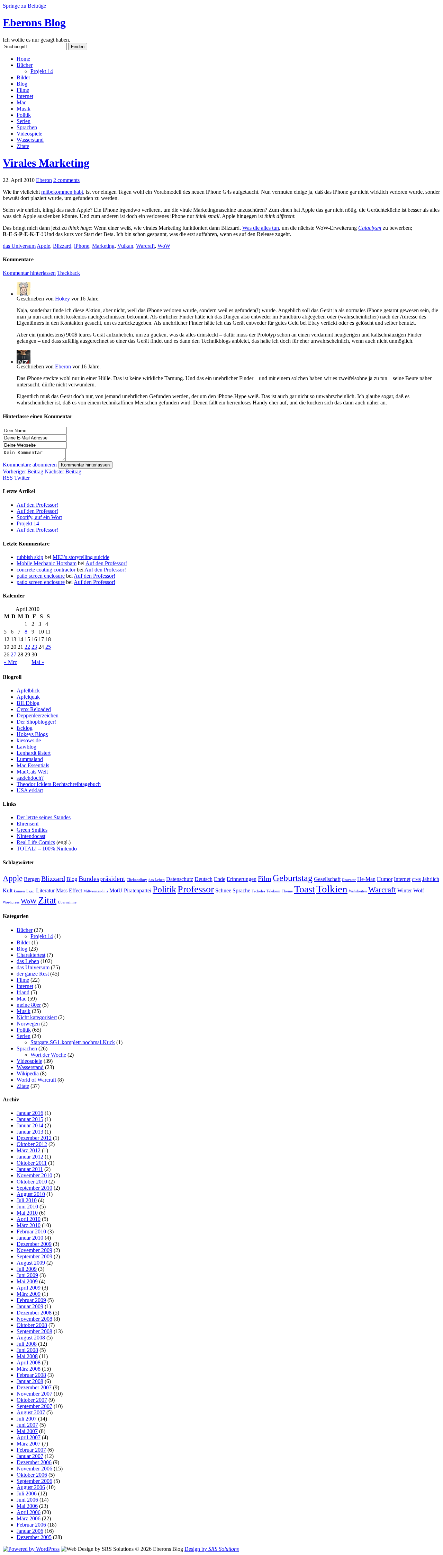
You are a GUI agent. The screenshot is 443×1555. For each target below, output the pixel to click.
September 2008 (34, 1331)
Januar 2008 (30, 1381)
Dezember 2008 (34, 1313)
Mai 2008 (27, 1356)
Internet (25, 96)
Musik (23, 109)
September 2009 (34, 1256)
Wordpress (11, 902)
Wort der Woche (48, 1055)
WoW (163, 246)
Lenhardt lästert (34, 753)
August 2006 (31, 1487)
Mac (21, 102)
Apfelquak (28, 697)
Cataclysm (369, 228)
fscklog (25, 728)
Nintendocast (31, 836)
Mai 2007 (27, 1431)
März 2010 (28, 1225)
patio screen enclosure (41, 576)
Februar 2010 (31, 1231)
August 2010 (31, 1194)
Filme (23, 90)
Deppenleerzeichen (37, 715)
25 (48, 647)
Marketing (103, 246)
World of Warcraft (36, 1080)
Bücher (25, 65)
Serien (23, 121)
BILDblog (28, 703)
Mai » (37, 662)
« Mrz (10, 662)
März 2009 (28, 1294)
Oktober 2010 (32, 1182)
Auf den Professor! (37, 505)
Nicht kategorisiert (37, 1017)
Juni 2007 (27, 1425)
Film (264, 878)
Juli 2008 (27, 1344)
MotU (116, 891)
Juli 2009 (27, 1269)
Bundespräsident (102, 878)
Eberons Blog (34, 22)
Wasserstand (30, 140)
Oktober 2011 (32, 1163)
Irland (23, 992)
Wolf (418, 891)
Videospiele (29, 134)
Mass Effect (69, 891)
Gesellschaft (327, 879)
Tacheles (258, 891)
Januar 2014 (30, 1125)
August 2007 (31, 1412)
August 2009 (31, 1263)
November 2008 (34, 1319)
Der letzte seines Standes (44, 817)
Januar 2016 (30, 1113)
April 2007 (28, 1437)
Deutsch (204, 879)
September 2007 (34, 1406)
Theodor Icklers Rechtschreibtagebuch (59, 784)
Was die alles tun (260, 228)
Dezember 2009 (34, 1244)
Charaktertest (31, 955)
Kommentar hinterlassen (85, 465)
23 (34, 647)
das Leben (156, 880)
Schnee (223, 891)
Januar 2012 (30, 1157)
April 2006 (28, 1512)
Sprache (241, 891)
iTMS (416, 880)
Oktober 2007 (32, 1400)
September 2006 (34, 1481)
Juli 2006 (27, 1493)
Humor (384, 879)
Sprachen (27, 127)
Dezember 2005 (34, 1537)
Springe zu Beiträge (24, 6)
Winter (404, 891)
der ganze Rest (33, 974)
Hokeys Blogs (32, 734)
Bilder (23, 77)
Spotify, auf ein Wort (39, 517)
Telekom (273, 891)
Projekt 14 (41, 71)
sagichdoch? (30, 778)
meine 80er (29, 1005)
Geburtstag (293, 878)
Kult (7, 891)
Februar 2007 (31, 1450)
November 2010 (34, 1175)
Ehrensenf (28, 824)
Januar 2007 (30, 1456)
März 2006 (28, 1518)
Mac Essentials (33, 765)
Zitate (23, 146)
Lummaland (30, 759)
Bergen (32, 879)
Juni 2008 (27, 1350)
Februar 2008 (31, 1375)
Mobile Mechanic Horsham (46, 563)
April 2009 (28, 1288)
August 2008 (31, 1337)
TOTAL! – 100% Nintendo (47, 848)
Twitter (22, 478)
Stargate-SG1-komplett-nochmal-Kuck (72, 1042)
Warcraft (145, 246)
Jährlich (430, 879)
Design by (211, 1549)
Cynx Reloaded (34, 709)
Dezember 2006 (34, 1462)
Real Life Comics (36, 842)
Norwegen (28, 1024)
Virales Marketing (46, 163)
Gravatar (349, 880)
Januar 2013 (30, 1132)
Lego (30, 891)
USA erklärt (30, 790)
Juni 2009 (27, 1275)
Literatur (45, 891)
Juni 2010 (27, 1206)
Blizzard (62, 246)
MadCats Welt (32, 772)
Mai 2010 (27, 1213)
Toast (304, 889)
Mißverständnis (95, 891)
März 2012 (28, 1150)
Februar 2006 (31, 1525)
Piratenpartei (137, 891)
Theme (287, 891)
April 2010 (28, 1219)
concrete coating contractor (46, 570)
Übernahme (67, 902)
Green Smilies (32, 830)
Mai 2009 (27, 1281)
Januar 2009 (30, 1306)
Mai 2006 (27, 1506)
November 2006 (34, 1468)
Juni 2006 (27, 1500)
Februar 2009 (31, 1300)
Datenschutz (179, 879)
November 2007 (34, 1394)
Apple (43, 246)
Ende (219, 879)
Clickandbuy (137, 880)
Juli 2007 (27, 1419)
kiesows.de (29, 740)
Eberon (44, 180)
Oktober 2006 (32, 1475)
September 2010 (34, 1188)
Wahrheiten (358, 891)
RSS (8, 478)
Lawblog (26, 747)
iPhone (81, 246)
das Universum (19, 246)
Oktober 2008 (32, 1325)
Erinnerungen (241, 879)
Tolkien (331, 888)
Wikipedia (28, 1073)
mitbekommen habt (62, 192)
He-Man (366, 879)
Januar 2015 (30, 1119)
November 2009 (34, 1250)
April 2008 (28, 1362)
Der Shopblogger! (36, 722)
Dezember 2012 (34, 1138)
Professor (196, 889)
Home (23, 59)
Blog (22, 84)
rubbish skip (30, 557)
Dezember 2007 (34, 1387)
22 (27, 647)
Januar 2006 (30, 1531)
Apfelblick (28, 690)
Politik (24, 115)
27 (13, 654)
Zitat (47, 900)
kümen (19, 891)
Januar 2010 (30, 1238)
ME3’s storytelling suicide (81, 557)
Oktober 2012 (32, 1144)
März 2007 (28, 1444)
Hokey (62, 299)
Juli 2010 (27, 1200)
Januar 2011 (30, 1169)
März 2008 (28, 1369)
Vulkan (125, 246)
